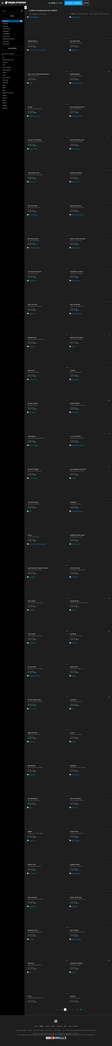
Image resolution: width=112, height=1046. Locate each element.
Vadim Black (79, 108)
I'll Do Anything (75, 436)
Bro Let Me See (75, 304)
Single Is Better (75, 205)
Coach (72, 732)
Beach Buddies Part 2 (77, 140)
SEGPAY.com (68, 1034)
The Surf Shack (33, 502)
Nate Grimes (38, 965)
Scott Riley (30, 240)
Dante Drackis (41, 339)
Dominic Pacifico (32, 899)
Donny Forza (80, 306)
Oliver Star (36, 43)
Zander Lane (37, 207)
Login (86, 3)
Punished (73, 502)
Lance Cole (79, 240)
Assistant (73, 699)
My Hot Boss (32, 666)
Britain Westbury (39, 767)
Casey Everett (39, 899)
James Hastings (82, 767)
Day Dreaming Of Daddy (78, 469)
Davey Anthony (81, 932)
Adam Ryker (80, 866)
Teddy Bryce (73, 701)
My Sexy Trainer (33, 469)
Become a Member (73, 3)
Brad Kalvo (30, 405)
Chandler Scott (31, 108)
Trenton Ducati (31, 635)
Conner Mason (73, 569)
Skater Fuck (32, 337)
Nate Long (30, 372)
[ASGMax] (15, 3)
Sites (12, 16)
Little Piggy (32, 634)
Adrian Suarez (31, 141)
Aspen (36, 273)
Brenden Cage (73, 932)
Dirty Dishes (74, 930)
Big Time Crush (75, 41)
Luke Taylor (79, 141)
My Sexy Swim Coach (34, 699)
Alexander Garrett (74, 602)
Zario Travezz (80, 207)
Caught (72, 370)
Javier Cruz (73, 75)
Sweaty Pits (32, 864)
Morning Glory (33, 930)
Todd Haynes (37, 504)
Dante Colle (73, 635)
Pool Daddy (32, 601)
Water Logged (75, 403)
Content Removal (91, 1034)
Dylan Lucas (31, 45)
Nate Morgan (73, 866)
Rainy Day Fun (32, 304)
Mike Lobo (30, 75)
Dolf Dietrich (38, 471)
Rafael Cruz (79, 372)
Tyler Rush (30, 866)
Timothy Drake (31, 569)
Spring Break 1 (75, 74)
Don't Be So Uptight (76, 337)
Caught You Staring (34, 140)
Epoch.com (24, 1034)
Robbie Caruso (31, 471)
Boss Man (31, 963)
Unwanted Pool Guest (77, 535)
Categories (12, 48)
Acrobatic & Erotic (76, 271)
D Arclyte (72, 504)
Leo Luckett (79, 537)
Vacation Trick (33, 205)
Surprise (73, 634)
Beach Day (31, 370)
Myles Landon (31, 701)
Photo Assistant (75, 798)
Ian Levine (78, 998)
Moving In (73, 765)
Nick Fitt (35, 405)
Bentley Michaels (32, 438)
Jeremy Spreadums (32, 339)
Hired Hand (74, 666)
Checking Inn (74, 601)
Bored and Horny (76, 173)
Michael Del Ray (80, 800)
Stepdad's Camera (76, 963)
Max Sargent (73, 833)
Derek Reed (73, 174)
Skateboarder (33, 798)
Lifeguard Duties (33, 173)
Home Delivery (33, 732)
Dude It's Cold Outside (77, 238)
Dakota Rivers (38, 932)
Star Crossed (32, 897)
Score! (30, 107)
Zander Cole (73, 965)
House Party (74, 831)
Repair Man (31, 765)
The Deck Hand (75, 568)
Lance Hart (72, 800)
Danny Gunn (78, 504)
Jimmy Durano (73, 668)
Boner (30, 831)
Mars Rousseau (31, 306)
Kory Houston (38, 635)
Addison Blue (80, 833)
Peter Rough (79, 635)
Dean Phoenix (38, 569)
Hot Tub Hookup (33, 238)
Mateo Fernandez (39, 141)
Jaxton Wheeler (81, 569)
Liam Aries (78, 701)
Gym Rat (72, 996)
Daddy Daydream (76, 897)
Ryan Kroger (81, 471)
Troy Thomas (73, 141)
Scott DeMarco (73, 273)
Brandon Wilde (73, 438)
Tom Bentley (80, 273)
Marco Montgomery (80, 899)
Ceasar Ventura (39, 602)
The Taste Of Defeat (34, 271)
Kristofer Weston (39, 833)
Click (29, 996)
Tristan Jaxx (30, 537)
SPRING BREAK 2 (33, 41)
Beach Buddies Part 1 (77, 107)
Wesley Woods (31, 965)
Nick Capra (30, 800)
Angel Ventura (38, 108)
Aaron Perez (83, 405)
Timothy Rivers (31, 602)
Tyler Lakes (30, 43)
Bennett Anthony (31, 174)
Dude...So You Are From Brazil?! (38, 74)
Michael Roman (74, 471)
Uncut (30, 535)
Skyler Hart (36, 537)
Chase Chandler (39, 668)
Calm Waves (32, 436)
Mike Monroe (73, 43)
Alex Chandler (38, 701)
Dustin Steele (31, 273)
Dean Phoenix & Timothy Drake (38, 568)
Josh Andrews (81, 438)
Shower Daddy (75, 864)
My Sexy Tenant (33, 403)
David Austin (39, 306)
